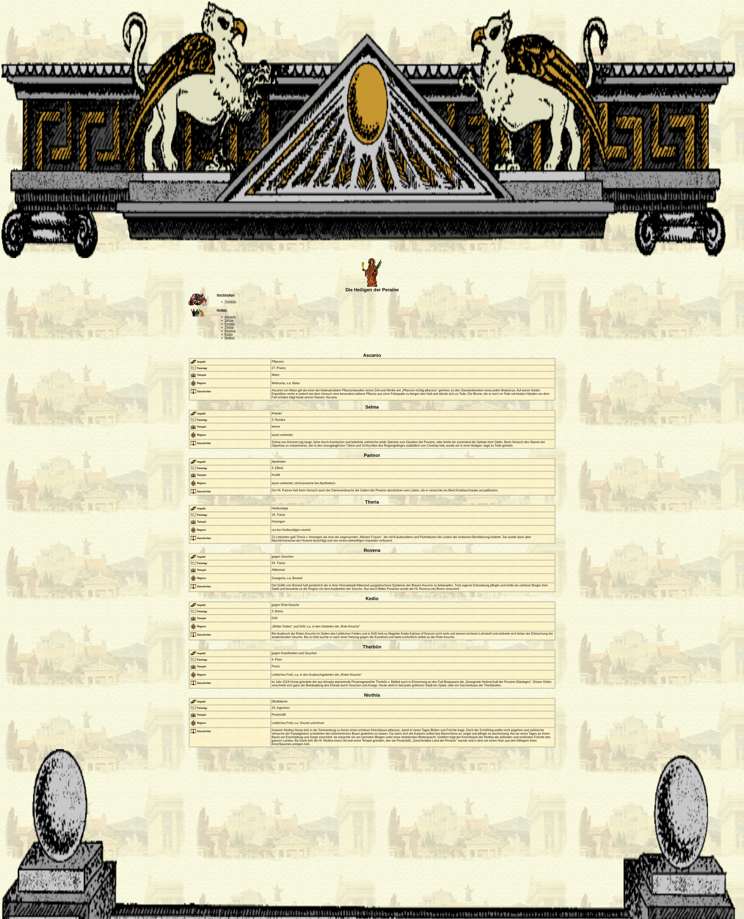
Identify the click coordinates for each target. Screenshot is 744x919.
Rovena (230, 330)
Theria (229, 327)
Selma (229, 320)
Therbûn (230, 301)
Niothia (229, 337)
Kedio (229, 334)
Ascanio (230, 316)
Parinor (230, 323)
